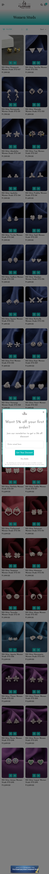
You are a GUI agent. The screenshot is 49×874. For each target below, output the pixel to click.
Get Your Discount (24, 453)
